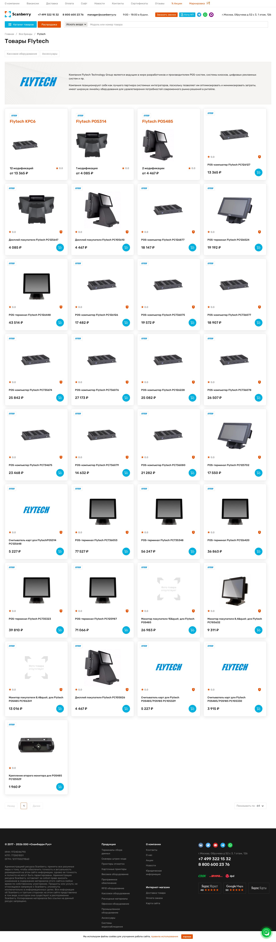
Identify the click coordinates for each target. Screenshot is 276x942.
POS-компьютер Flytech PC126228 (163, 390)
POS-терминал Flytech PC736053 (96, 540)
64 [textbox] (248, 805)
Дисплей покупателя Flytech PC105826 (100, 697)
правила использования (164, 936)
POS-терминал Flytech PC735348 (162, 540)
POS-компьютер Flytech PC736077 (229, 314)
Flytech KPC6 (23, 121)
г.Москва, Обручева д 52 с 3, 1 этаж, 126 (246, 14)
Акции (149, 860)
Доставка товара (155, 893)
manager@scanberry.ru (101, 14)
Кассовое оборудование (22, 53)
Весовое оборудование (115, 874)
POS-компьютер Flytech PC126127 (228, 164)
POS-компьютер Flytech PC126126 (96, 314)
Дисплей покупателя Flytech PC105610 (100, 239)
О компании (12, 3)
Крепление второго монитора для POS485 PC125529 (35, 777)
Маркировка (197, 3)
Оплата (69, 3)
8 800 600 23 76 (73, 14)
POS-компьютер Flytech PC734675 (30, 465)
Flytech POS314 (91, 121)
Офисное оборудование (115, 903)
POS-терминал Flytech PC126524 (228, 239)
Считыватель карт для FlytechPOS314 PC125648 (32, 542)
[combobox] (250, 806)
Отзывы (159, 3)
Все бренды (25, 34)
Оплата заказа (154, 898)
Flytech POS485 (157, 121)
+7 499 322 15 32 (48, 14)
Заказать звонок (166, 14)
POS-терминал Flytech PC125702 (228, 465)
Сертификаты (139, 3)
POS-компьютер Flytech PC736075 (163, 314)
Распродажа (49, 24)
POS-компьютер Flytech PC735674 (30, 390)
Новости (99, 3)
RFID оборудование (113, 888)
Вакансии (33, 3)
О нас (149, 855)
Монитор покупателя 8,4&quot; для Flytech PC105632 (234, 620)
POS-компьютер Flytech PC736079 (97, 465)
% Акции (177, 3)
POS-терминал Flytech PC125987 (96, 618)
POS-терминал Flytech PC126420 (228, 540)
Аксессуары (49, 53)
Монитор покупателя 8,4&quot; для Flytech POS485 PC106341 (36, 699)
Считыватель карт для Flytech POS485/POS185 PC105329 (160, 699)
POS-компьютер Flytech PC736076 (97, 390)
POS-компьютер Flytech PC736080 (163, 465)
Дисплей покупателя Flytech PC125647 (33, 239)
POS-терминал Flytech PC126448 (30, 314)
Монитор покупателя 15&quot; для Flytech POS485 (167, 620)
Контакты (118, 3)
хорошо (187, 936)
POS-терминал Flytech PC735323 (30, 618)
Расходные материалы (115, 898)
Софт (84, 3)
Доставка (52, 3)
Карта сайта (153, 903)
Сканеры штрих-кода (114, 858)
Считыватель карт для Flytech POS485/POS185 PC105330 (226, 699)
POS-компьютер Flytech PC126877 (162, 239)
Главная (9, 34)
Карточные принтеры (114, 869)
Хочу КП (189, 14)
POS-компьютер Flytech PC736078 (229, 390)
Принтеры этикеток (113, 863)
